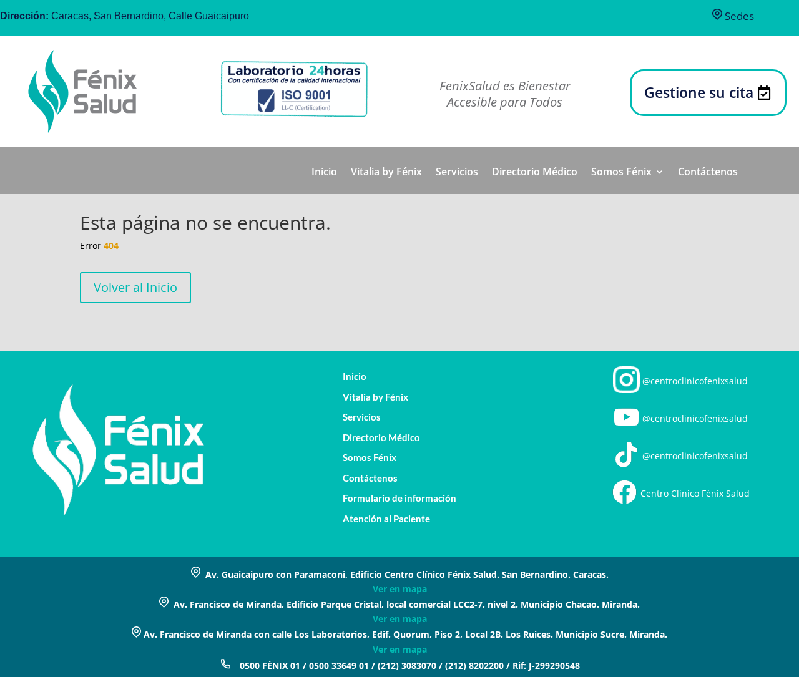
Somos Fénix (621, 172)
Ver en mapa (400, 589)
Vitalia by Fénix (386, 172)
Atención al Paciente (386, 519)
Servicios (457, 172)
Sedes (738, 16)
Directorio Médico (534, 172)
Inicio (324, 172)
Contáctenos (708, 172)
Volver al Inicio (135, 287)
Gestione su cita (698, 92)
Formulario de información (399, 498)
